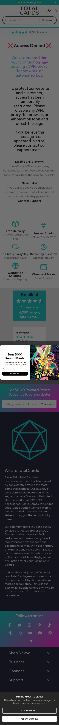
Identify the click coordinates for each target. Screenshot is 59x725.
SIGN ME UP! (14, 373)
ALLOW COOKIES (29, 719)
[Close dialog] (57, 347)
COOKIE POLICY (29, 710)
